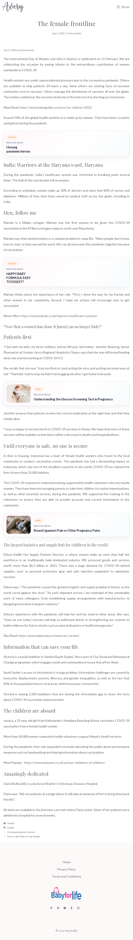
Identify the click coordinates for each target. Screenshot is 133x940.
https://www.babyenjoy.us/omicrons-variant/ (48, 636)
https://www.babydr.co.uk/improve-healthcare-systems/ (58, 316)
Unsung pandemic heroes (18, 149)
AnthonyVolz (74, 33)
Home (66, 862)
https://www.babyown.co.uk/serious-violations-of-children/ (64, 762)
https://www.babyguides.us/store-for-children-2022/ (56, 107)
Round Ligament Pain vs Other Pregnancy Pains (67, 530)
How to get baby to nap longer (23, 836)
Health (11, 823)
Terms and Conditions (66, 876)
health (10, 827)
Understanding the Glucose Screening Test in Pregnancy (73, 399)
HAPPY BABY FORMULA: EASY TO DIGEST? (18, 278)
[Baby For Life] (13, 7)
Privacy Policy (66, 869)
